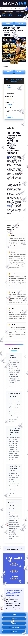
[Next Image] (25, 49)
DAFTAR (20, 23)
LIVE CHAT (15, 631)
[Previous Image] (3, 49)
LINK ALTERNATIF (15, 626)
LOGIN (8, 23)
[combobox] (12, 8)
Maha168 (9, 156)
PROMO (15, 614)
